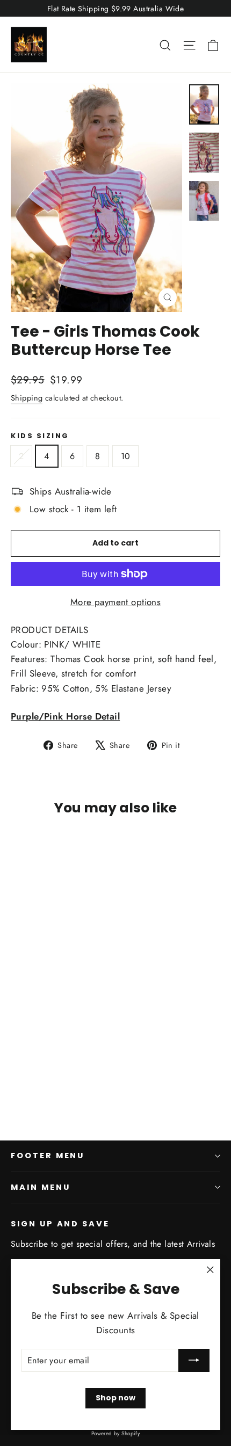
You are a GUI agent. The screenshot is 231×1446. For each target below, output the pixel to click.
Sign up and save (60, 1223)
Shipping (26, 398)
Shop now (115, 1397)
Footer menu (47, 1155)
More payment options (115, 601)
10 (126, 456)
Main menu (40, 1187)
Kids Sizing (40, 436)
